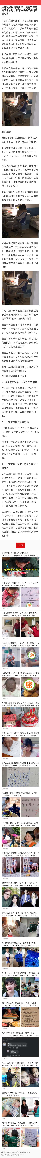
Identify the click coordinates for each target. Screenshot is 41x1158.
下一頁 (20, 545)
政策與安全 (10, 1155)
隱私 (19, 1155)
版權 (22, 1155)
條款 (15, 1155)
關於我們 (4, 1155)
